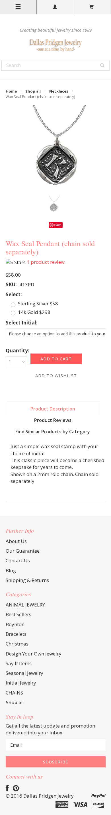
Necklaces (58, 91)
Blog (11, 570)
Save (57, 225)
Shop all (33, 91)
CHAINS (14, 692)
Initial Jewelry (21, 682)
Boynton (15, 624)
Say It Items (19, 663)
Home (11, 91)
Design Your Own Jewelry (33, 653)
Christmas (17, 643)
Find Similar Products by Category (52, 431)
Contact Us (18, 560)
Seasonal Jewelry (24, 673)
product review (46, 262)
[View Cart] (91, 7)
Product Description (52, 409)
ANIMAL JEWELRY (25, 604)
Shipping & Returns (27, 580)
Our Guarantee (23, 551)
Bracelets (16, 634)
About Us (16, 541)
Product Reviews (52, 420)
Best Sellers (18, 614)
